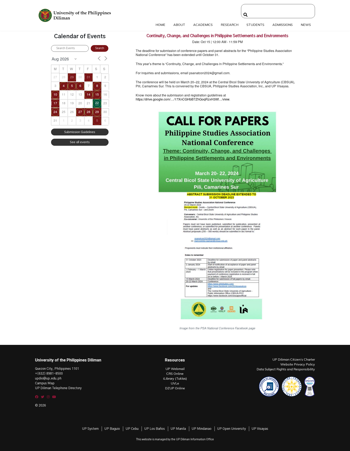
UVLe (175, 383)
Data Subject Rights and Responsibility (286, 369)
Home (160, 25)
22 (97, 102)
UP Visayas (260, 428)
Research (229, 25)
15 (97, 94)
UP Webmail (175, 369)
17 (55, 103)
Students (255, 25)
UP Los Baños (154, 428)
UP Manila (178, 428)
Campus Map (44, 383)
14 (88, 94)
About (179, 25)
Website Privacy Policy (297, 364)
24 (55, 111)
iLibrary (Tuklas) (175, 378)
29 (72, 77)
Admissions (282, 25)
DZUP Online (175, 388)
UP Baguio (112, 428)
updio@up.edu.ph (48, 378)
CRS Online (175, 374)
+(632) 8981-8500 (49, 373)
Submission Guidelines (79, 132)
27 (80, 111)
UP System (90, 428)
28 (88, 111)
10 (55, 94)
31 (88, 77)
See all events (80, 142)
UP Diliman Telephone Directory (58, 388)
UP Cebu (132, 428)
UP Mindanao (201, 428)
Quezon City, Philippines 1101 (57, 368)
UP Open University (231, 428)
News (306, 25)
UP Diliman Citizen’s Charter (293, 359)
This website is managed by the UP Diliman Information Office (175, 439)
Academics (203, 25)
